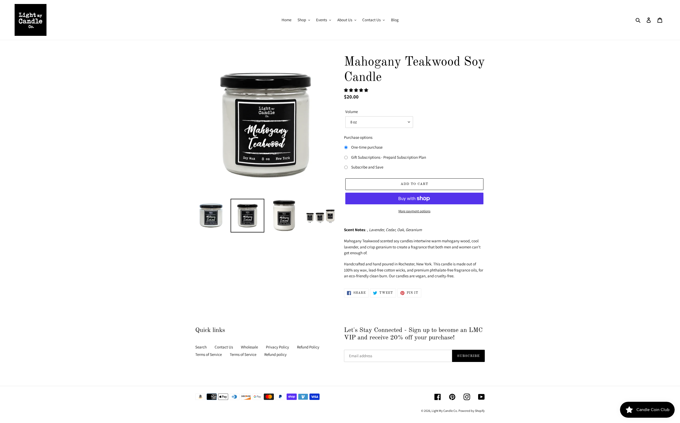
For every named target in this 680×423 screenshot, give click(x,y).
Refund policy (275, 354)
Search (201, 346)
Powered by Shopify (471, 411)
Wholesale (249, 346)
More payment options (414, 211)
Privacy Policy (277, 346)
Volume (351, 111)
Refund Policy (308, 346)
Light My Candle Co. (445, 411)
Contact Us (224, 346)
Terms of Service (208, 354)
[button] (356, 90)
